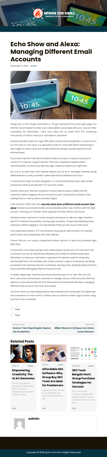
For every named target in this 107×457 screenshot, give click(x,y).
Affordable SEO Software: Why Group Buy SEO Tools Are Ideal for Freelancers (52, 377)
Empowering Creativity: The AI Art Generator (23, 374)
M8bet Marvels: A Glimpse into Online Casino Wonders (74, 330)
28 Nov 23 (76, 366)
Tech (17, 309)
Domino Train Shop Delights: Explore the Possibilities (32, 330)
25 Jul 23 (15, 366)
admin (33, 66)
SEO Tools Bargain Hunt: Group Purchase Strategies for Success (83, 378)
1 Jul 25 (45, 365)
